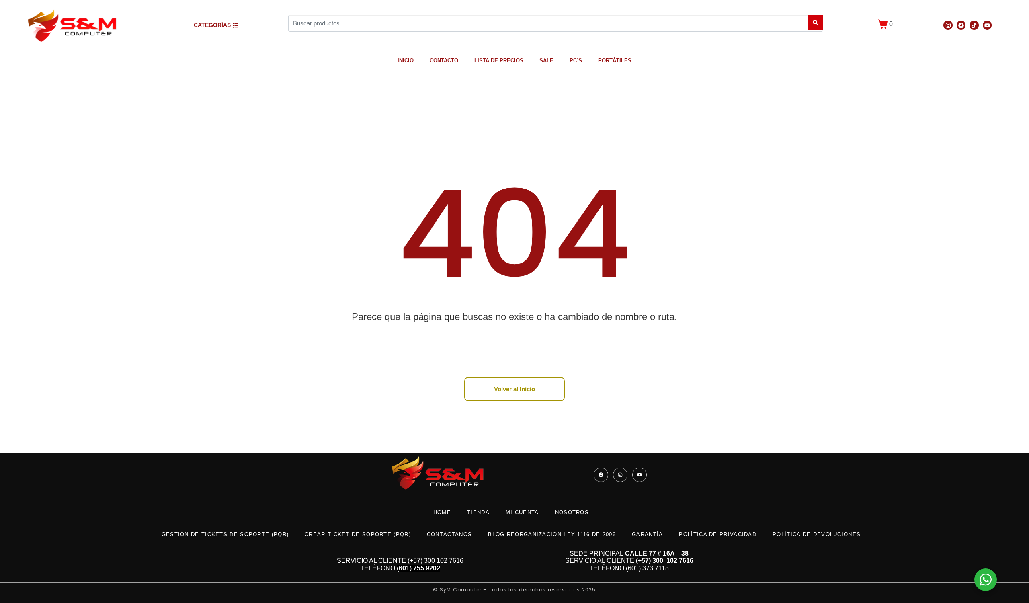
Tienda (478, 512)
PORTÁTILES (614, 60)
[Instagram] (947, 25)
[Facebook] (961, 25)
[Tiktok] (974, 25)
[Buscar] (815, 22)
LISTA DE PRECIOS (498, 60)
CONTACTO (444, 60)
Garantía (647, 534)
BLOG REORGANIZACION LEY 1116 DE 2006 (552, 534)
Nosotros (572, 512)
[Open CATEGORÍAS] (235, 25)
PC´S (576, 60)
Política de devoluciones (817, 534)
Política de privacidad (717, 534)
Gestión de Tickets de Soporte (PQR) (225, 534)
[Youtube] (987, 25)
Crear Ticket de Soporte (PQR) (358, 534)
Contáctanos (449, 534)
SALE (546, 60)
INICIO (406, 60)
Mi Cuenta (522, 512)
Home (442, 512)
